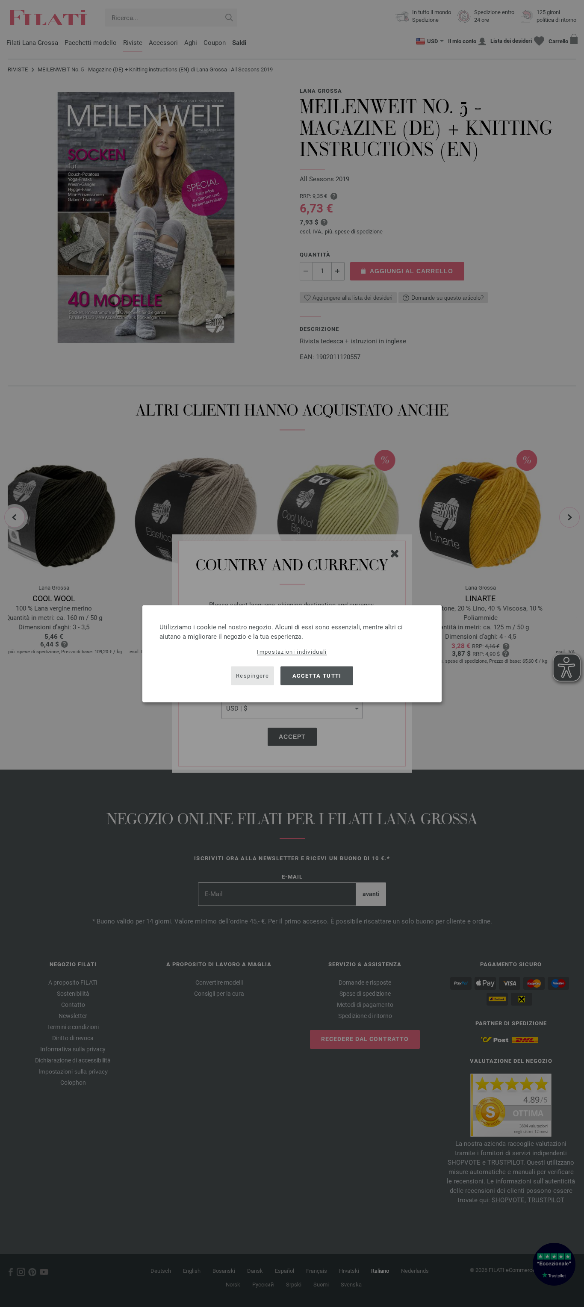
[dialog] (292, 653)
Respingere (252, 676)
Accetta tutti (317, 676)
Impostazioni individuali (292, 651)
